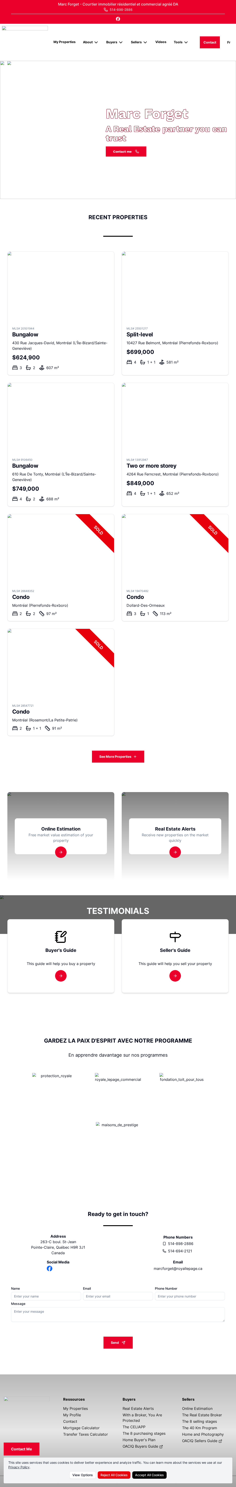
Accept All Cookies (149, 1475)
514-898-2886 (180, 1243)
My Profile (72, 1415)
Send (115, 1342)
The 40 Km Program (199, 1428)
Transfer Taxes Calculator (85, 1434)
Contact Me (21, 1449)
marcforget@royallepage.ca (178, 1268)
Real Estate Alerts (138, 1408)
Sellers (136, 42)
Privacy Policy (19, 1467)
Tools (178, 42)
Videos (160, 42)
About (88, 42)
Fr (228, 42)
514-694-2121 (180, 1251)
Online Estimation (197, 1408)
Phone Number (166, 1288)
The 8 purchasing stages (144, 1433)
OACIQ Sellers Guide (200, 1440)
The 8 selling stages (199, 1421)
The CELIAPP (134, 1427)
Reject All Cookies (114, 1475)
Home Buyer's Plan (139, 1439)
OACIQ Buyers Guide (141, 1446)
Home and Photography (203, 1434)
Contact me (122, 151)
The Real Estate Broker (202, 1415)
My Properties (64, 42)
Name (15, 1288)
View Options (82, 1475)
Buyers (111, 42)
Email (87, 1288)
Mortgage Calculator (81, 1428)
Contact (210, 42)
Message (18, 1303)
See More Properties (115, 756)
